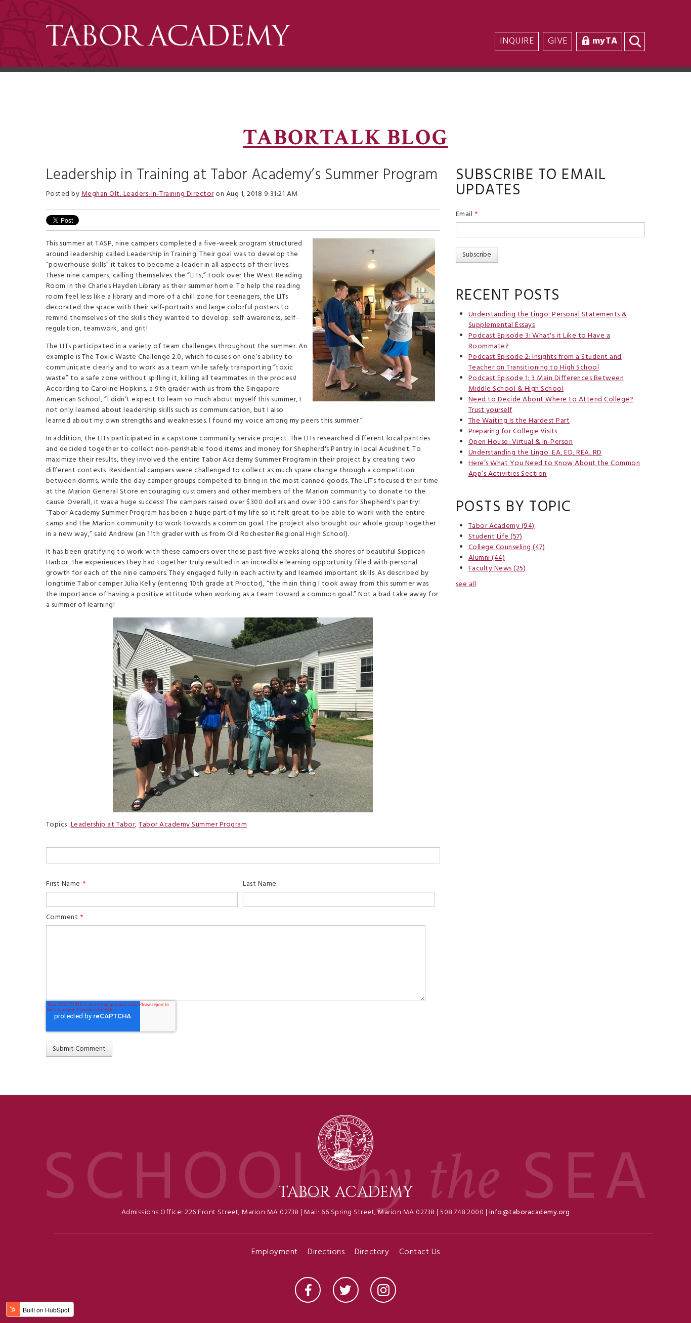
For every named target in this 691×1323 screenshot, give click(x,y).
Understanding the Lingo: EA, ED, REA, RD (535, 453)
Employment (274, 1253)
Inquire (517, 41)
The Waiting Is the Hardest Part (519, 421)
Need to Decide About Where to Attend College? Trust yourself (551, 405)
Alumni (486, 558)
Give (558, 41)
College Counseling (506, 547)
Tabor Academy (501, 526)
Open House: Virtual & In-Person (520, 442)
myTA (605, 41)
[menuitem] (643, 20)
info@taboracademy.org (529, 1212)
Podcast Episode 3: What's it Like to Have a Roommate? (539, 341)
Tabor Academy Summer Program (193, 825)
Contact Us (419, 1253)
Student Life (495, 537)
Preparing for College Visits (512, 431)
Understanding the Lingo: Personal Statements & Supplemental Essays (547, 320)
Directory (372, 1253)
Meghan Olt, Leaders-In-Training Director (147, 194)
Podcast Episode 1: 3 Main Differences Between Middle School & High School (546, 384)
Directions (326, 1253)
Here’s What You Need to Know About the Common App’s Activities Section (554, 469)
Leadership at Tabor (103, 825)
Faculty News (497, 568)
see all (466, 584)
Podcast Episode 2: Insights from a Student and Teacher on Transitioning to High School (545, 362)
